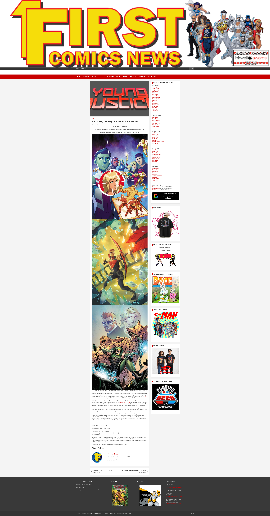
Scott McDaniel (155, 126)
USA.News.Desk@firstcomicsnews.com (174, 487)
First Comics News (102, 124)
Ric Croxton (155, 177)
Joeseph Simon (156, 157)
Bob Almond (155, 94)
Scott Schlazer (155, 178)
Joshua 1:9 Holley (156, 123)
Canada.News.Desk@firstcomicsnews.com (174, 496)
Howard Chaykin (156, 120)
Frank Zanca (155, 171)
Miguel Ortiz (155, 106)
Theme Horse (112, 513)
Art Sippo (154, 132)
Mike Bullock (155, 124)
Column (85, 76)
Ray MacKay (155, 138)
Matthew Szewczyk (156, 186)
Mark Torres (155, 137)
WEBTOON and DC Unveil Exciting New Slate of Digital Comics (104, 471)
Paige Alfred (155, 107)
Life (102, 76)
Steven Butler (155, 143)
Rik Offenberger (156, 189)
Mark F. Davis (155, 101)
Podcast (132, 76)
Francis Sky (155, 152)
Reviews (141, 76)
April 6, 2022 (94, 124)
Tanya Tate (155, 109)
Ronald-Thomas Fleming (158, 141)
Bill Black (154, 93)
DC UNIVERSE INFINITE (124, 402)
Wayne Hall (155, 180)
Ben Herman (155, 91)
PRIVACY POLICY (98, 513)
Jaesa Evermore (156, 155)
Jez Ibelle (154, 174)
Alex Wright (155, 87)
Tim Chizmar (155, 110)
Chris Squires (155, 149)
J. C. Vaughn (155, 121)
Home (78, 76)
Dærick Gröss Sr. (156, 97)
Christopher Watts (156, 96)
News (124, 76)
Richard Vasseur (156, 188)
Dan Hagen (154, 100)
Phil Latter (154, 161)
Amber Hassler (155, 88)
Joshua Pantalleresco (157, 175)
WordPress (128, 513)
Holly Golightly (155, 118)
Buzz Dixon (155, 117)
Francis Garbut (155, 169)
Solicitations (152, 76)
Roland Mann (155, 140)
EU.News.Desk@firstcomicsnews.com (173, 503)
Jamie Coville (155, 134)
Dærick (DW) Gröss (156, 98)
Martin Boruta (155, 158)
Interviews (95, 76)
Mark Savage (155, 103)
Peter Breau (155, 160)
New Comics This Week (113, 76)
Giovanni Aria (155, 172)
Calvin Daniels (155, 168)
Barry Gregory (155, 90)
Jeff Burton (155, 135)
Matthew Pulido (156, 104)
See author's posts (110, 460)
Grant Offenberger (156, 154)
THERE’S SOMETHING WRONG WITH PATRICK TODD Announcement (134, 471)
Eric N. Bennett (155, 151)
